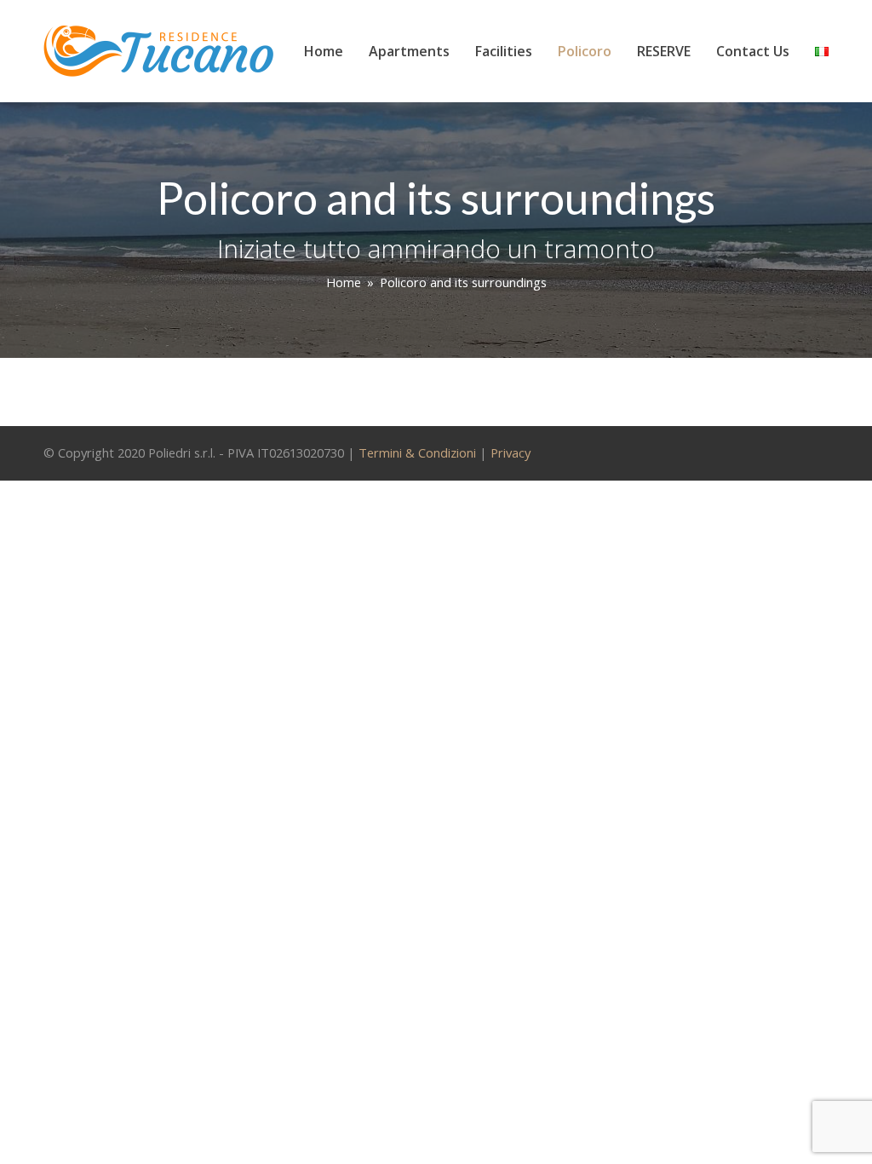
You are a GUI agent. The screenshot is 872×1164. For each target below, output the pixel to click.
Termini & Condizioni (417, 452)
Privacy (510, 452)
